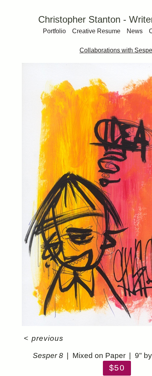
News (135, 31)
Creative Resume (96, 31)
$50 (116, 367)
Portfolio (54, 31)
